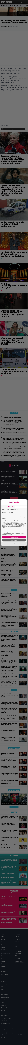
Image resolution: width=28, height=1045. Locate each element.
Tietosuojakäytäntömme (14, 543)
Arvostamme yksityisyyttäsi (8, 506)
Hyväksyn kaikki (14, 537)
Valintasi (20, 506)
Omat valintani (14, 540)
